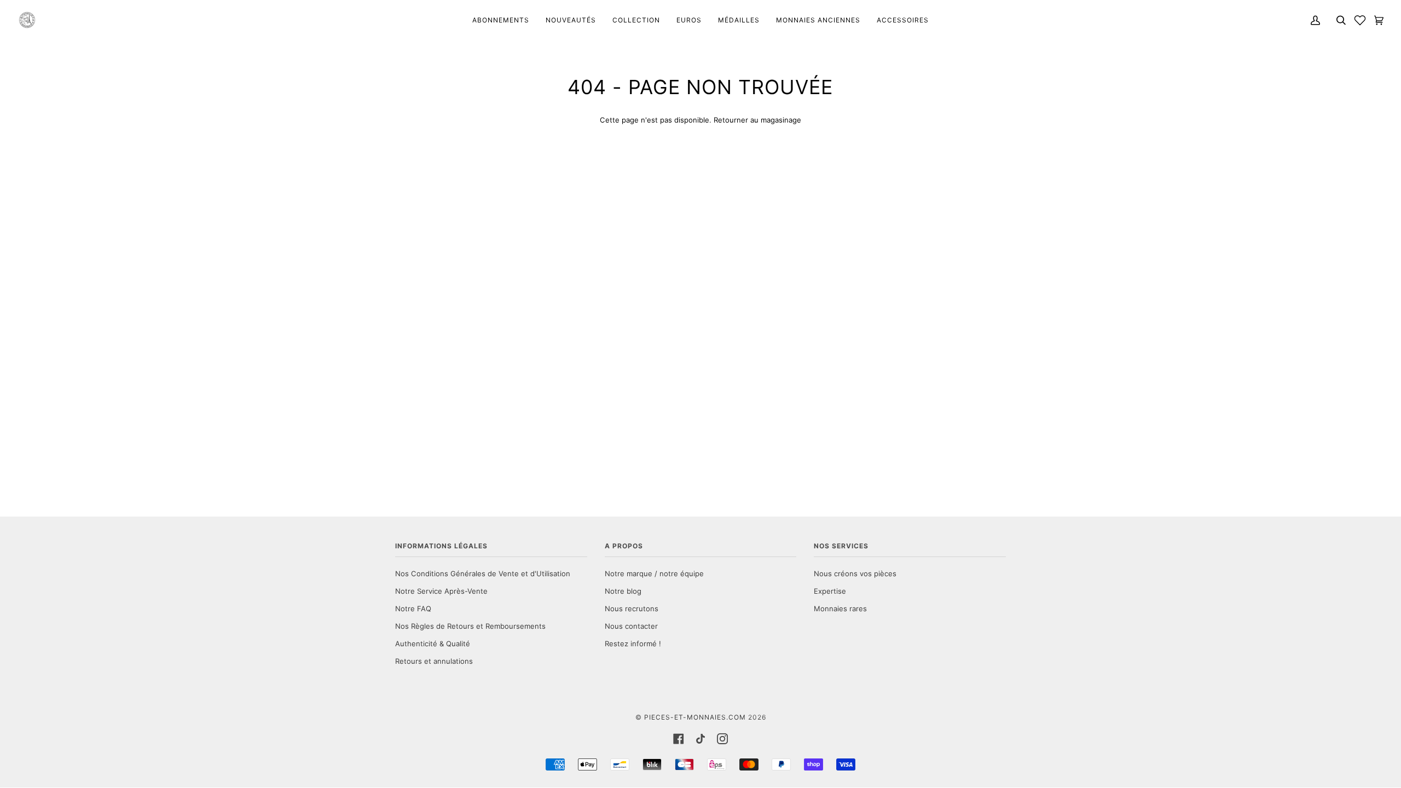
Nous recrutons (631, 608)
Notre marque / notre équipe (654, 573)
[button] (1360, 20)
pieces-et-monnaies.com (695, 717)
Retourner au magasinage (757, 119)
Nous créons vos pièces (855, 573)
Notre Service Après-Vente (441, 591)
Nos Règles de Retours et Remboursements (470, 626)
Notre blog (623, 591)
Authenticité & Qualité (432, 643)
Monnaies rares (840, 608)
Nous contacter (631, 626)
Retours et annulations (434, 661)
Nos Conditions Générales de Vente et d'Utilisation (482, 573)
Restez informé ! (633, 643)
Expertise (830, 591)
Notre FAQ (413, 608)
